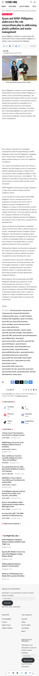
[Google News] (28, 422)
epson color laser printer (22, 324)
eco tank (22, 316)
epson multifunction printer (11, 352)
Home (3, 10)
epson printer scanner (9, 363)
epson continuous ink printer (11, 330)
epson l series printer (9, 341)
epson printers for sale (9, 369)
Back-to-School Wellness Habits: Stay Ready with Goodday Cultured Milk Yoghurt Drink (13, 504)
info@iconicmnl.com (22, 396)
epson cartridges (7, 324)
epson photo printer (27, 352)
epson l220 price (21, 344)
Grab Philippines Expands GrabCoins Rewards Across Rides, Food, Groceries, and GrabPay (13, 493)
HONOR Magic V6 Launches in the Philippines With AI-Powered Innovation (13, 445)
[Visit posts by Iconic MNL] (4, 390)
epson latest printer (21, 349)
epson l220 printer (8, 346)
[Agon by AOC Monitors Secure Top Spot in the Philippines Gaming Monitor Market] (32, 554)
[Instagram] (31, 390)
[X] (29, 390)
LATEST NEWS (8, 10)
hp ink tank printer (23, 372)
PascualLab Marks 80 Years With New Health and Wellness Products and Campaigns (13, 469)
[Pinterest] (34, 390)
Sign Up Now (28, 660)
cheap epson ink (7, 313)
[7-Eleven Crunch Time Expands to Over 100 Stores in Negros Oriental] (32, 435)
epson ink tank (17, 335)
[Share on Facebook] (6, 46)
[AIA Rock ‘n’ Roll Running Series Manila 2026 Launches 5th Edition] (32, 576)
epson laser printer (8, 349)
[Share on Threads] (17, 673)
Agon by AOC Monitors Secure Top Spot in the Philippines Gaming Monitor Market (13, 554)
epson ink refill (7, 335)
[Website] (24, 390)
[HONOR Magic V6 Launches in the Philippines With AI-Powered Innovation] (32, 445)
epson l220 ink (29, 341)
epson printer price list (22, 360)
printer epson (17, 374)
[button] (3, 2)
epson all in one (7, 321)
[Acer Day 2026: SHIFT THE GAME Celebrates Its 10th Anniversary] (32, 516)
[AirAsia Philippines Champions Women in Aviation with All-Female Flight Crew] (32, 542)
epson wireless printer (9, 372)
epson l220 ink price (8, 344)
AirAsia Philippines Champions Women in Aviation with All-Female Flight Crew (13, 542)
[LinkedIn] (36, 390)
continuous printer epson (10, 316)
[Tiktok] (10, 422)
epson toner (29, 369)
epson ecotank (26, 330)
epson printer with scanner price (12, 366)
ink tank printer (7, 374)
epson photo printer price (10, 355)
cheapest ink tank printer (21, 313)
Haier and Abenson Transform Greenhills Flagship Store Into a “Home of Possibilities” (12, 458)
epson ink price (28, 332)
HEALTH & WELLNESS (7, 474)
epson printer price (8, 360)
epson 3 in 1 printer (26, 319)
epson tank (21, 369)
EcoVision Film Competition (11, 319)
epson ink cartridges (15, 332)
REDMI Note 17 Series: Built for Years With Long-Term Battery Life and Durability (13, 480)
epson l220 (20, 341)
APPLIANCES (5, 462)
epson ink (5, 332)
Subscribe (7, 603)
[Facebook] (26, 390)
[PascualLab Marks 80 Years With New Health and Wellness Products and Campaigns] (32, 469)
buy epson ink (27, 310)
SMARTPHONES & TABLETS (9, 449)
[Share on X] (9, 46)
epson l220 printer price (22, 346)
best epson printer (16, 310)
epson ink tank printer (29, 335)
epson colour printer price (10, 327)
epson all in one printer (20, 321)
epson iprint (19, 338)
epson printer (23, 355)
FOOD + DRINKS (6, 509)
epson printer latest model (22, 358)
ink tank (32, 372)
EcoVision (28, 316)
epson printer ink (7, 358)
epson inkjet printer (8, 338)
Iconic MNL (11, 2)
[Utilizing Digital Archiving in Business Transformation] (32, 566)
